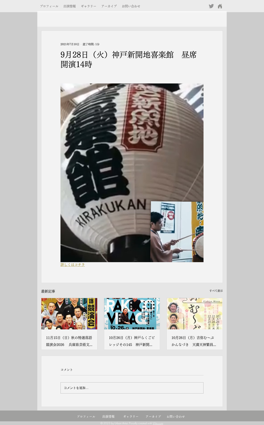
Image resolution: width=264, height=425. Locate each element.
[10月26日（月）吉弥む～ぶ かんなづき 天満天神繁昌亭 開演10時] (195, 313)
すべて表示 (216, 290)
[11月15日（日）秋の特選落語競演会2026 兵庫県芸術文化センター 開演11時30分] (69, 313)
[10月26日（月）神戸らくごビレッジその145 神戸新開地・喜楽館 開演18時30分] (132, 313)
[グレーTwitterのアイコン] (211, 6)
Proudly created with (141, 423)
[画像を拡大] (132, 172)
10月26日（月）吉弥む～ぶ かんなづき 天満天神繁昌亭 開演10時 (194, 342)
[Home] (220, 6)
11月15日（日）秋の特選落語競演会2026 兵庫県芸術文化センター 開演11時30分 (69, 342)
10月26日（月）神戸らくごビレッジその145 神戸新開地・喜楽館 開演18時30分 (132, 342)
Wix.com (158, 423)
